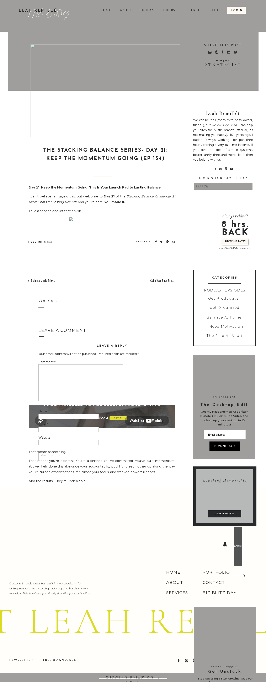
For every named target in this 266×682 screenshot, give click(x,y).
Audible (108, 293)
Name (43, 411)
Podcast (48, 242)
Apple (92, 293)
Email (43, 424)
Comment (46, 362)
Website (44, 437)
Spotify (124, 293)
